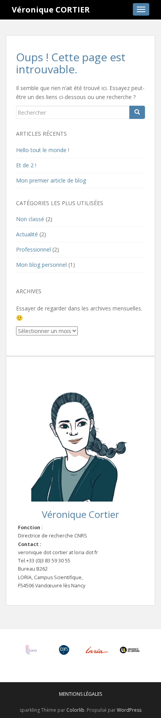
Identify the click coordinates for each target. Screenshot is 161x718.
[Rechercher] (137, 112)
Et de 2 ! (26, 165)
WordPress (129, 710)
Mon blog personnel (41, 264)
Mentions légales (80, 694)
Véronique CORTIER (51, 9)
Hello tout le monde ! (42, 150)
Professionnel (33, 249)
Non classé (30, 219)
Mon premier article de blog (51, 180)
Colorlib (75, 710)
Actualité (27, 234)
